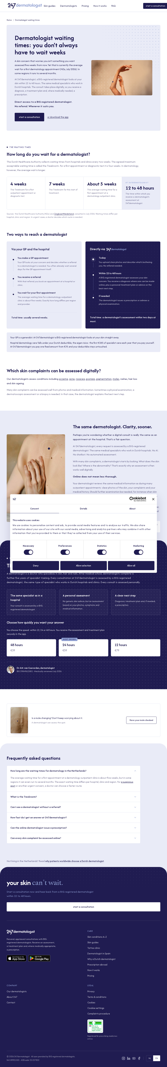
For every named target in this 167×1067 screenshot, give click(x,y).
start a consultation (29, 117)
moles (116, 379)
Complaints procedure (98, 1013)
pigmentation (104, 379)
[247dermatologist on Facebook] (139, 1058)
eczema (63, 379)
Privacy (91, 991)
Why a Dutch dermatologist (101, 959)
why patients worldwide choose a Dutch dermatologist (74, 861)
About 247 (12, 997)
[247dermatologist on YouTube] (133, 1058)
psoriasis (90, 379)
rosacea (80, 379)
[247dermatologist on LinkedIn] (128, 1058)
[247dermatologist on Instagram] (123, 1058)
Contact (11, 1002)
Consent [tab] (34, 508)
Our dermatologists (17, 991)
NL (150, 1058)
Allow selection (83, 565)
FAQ (113, 6)
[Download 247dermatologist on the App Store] (16, 958)
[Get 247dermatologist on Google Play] (39, 958)
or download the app (57, 117)
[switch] (65, 552)
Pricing (85, 6)
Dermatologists (68, 6)
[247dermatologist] (25, 6)
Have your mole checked (141, 720)
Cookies (91, 1002)
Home (9, 20)
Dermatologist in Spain (98, 953)
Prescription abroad (97, 964)
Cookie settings (95, 1008)
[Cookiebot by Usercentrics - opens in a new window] (132, 499)
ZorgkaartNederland (64, 213)
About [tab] (132, 508)
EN (156, 1058)
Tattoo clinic (93, 948)
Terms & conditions (96, 997)
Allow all (131, 565)
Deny (35, 565)
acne (72, 379)
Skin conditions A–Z (97, 937)
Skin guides (49, 6)
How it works (100, 6)
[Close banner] (153, 499)
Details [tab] (83, 508)
